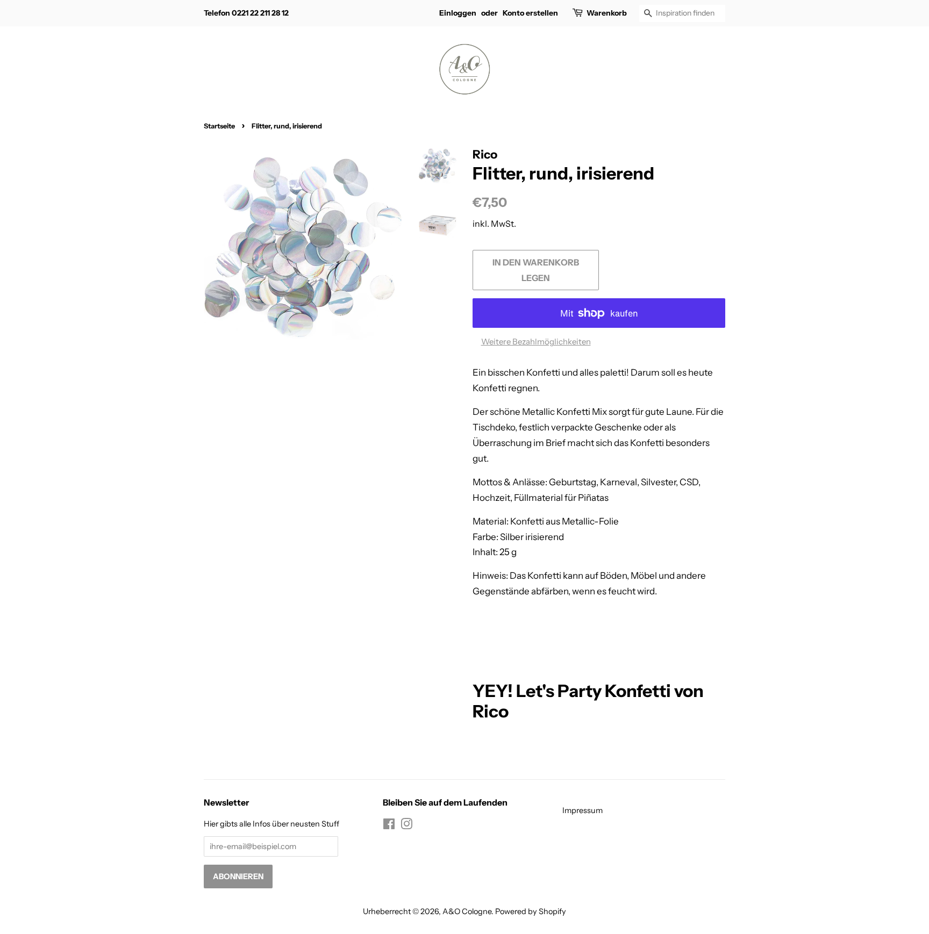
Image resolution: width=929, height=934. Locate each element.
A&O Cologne (466, 911)
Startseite (219, 126)
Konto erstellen (530, 13)
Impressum (582, 810)
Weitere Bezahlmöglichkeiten (536, 341)
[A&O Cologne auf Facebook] (389, 826)
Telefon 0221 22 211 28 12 (246, 13)
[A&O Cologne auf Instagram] (406, 826)
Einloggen (457, 13)
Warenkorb (607, 13)
